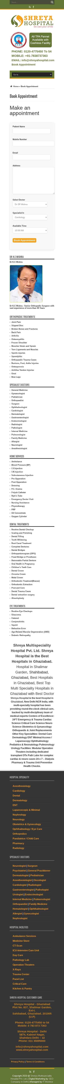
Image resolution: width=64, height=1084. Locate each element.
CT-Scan (17, 945)
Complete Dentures (20, 547)
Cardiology (19, 791)
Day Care (18, 955)
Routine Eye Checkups (21, 611)
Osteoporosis (17, 367)
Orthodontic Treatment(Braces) (25, 581)
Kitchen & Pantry (22, 988)
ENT (15, 805)
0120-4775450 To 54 (37, 51)
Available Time (19, 226)
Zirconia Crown (18, 574)
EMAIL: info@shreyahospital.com (33, 60)
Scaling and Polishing (21, 533)
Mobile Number (20, 139)
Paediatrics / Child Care (26, 838)
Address (16, 166)
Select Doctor (19, 200)
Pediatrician (16, 397)
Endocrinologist (18, 421)
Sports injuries (18, 353)
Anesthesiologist (19, 448)
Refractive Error (18, 628)
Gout (13, 373)
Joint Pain (16, 322)
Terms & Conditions (35, 1062)
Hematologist (20, 909)
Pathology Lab (21, 960)
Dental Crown (17, 571)
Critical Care (19, 984)
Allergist (15, 441)
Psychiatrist (19, 870)
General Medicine (19, 390)
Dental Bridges (18, 550)
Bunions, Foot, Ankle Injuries (25, 363)
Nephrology (19, 814)
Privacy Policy (17, 1062)
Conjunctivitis (17, 621)
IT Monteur (48, 1081)
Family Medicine (19, 438)
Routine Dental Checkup (22, 529)
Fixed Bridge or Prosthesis (23, 557)
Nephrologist (20, 918)
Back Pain (16, 332)
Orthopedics (20, 834)
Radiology (18, 848)
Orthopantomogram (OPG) (23, 553)
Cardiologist (17, 411)
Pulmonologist (18, 435)
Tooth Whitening (19, 540)
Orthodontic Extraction (21, 584)
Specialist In (18, 213)
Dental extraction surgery (23, 595)
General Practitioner (39, 870)
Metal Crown (17, 577)
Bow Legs (16, 377)
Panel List (18, 979)
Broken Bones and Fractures (24, 329)
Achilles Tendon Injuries (22, 370)
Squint (14, 625)
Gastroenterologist (20, 417)
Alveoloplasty (17, 598)
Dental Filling (17, 536)
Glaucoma (16, 615)
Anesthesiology (22, 786)
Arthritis (15, 336)
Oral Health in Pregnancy (23, 564)
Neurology (19, 819)
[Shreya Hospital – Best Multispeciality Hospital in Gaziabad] (32, 27)
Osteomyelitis (17, 339)
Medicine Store (21, 941)
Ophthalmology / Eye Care (27, 829)
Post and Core (18, 588)
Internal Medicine (19, 431)
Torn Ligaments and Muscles (24, 349)
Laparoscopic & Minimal (26, 810)
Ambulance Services (24, 936)
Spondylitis (16, 356)
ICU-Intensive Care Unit (26, 950)
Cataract (15, 618)
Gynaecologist (18, 393)
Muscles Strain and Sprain (23, 346)
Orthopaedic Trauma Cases (23, 360)
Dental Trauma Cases (21, 591)
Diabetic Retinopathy (21, 635)
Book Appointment (23, 64)
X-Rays (17, 969)
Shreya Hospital (20, 698)
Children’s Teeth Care (21, 567)
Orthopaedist (17, 400)
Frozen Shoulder (19, 343)
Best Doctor (44, 694)
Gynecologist (31, 913)
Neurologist (16, 445)
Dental (16, 795)
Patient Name (19, 126)
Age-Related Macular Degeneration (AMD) (30, 632)
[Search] (52, 2)
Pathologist (16, 428)
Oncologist (40, 880)
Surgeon (15, 404)
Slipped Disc (17, 325)
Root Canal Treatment (21, 543)
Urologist (18, 894)
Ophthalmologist (19, 407)
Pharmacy (18, 843)
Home (16, 86)
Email (15, 153)
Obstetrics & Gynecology (27, 824)
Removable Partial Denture (23, 560)
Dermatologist (17, 414)
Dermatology (20, 800)
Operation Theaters (23, 964)
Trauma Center (21, 974)
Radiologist (16, 424)
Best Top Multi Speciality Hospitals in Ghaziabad (31, 688)
